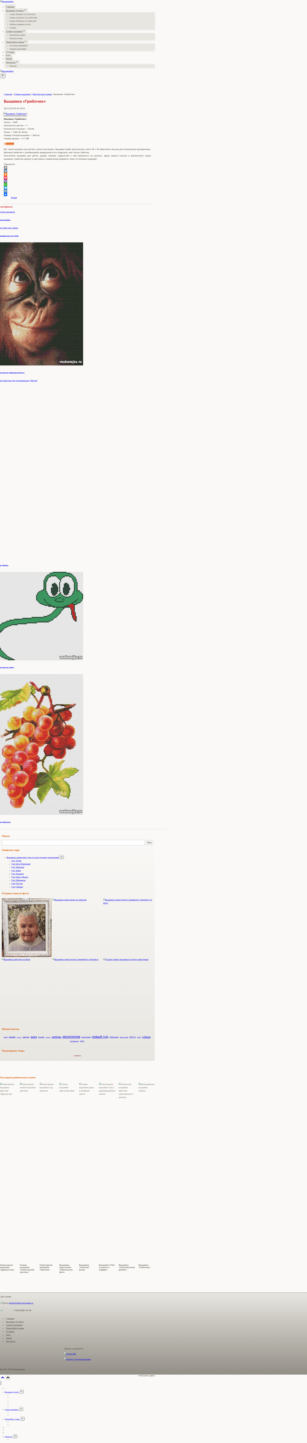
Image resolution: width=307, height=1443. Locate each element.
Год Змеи (16, 870)
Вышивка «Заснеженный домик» (127, 1267)
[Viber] (77, 181)
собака (146, 1036)
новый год (100, 1037)
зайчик (26, 1037)
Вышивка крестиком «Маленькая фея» (66, 1268)
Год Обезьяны (18, 880)
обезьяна (114, 1037)
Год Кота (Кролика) (21, 864)
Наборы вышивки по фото (20, 24)
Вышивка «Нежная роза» (84, 1267)
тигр (82, 1041)
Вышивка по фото (15, 1322)
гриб (14, 198)
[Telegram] (77, 187)
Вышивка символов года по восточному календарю (33, 857)
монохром (71, 1037)
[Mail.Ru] (77, 191)
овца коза (124, 1037)
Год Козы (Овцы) (19, 877)
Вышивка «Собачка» (144, 1266)
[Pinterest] (77, 177)
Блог (8, 55)
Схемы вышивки (14, 1325)
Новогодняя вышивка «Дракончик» (7, 1267)
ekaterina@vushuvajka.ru (21, 1303)
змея (34, 1036)
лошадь (48, 1037)
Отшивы (10, 52)
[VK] (77, 171)
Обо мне (13, 66)
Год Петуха (17, 883)
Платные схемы (16, 38)
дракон (19, 1037)
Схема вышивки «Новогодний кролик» (27, 1268)
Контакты (10, 1341)
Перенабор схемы (15, 1328)
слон (139, 1037)
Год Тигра (16, 861)
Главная (10, 7)
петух (132, 1037)
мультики (86, 1037)
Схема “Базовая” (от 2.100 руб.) (22, 14)
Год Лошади (17, 874)
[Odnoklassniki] (77, 174)
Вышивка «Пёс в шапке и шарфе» (107, 1267)
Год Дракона (17, 867)
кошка (41, 1037)
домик (12, 1037)
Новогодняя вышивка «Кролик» (46, 1267)
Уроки (9, 58)
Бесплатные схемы (17, 35)
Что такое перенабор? (19, 45)
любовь (56, 1036)
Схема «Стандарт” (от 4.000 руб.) (23, 17)
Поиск (149, 843)
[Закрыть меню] (0, 1383)
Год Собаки (17, 887)
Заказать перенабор (18, 49)
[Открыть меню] (2, 75)
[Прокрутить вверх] (2, 1378)
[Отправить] (77, 194)
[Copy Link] (77, 167)
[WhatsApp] (77, 184)
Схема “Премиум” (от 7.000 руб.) (23, 21)
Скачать (10, 144)
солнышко (74, 1041)
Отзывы (13, 28)
